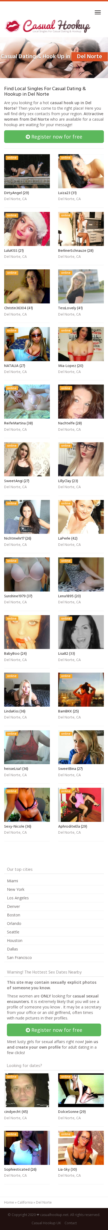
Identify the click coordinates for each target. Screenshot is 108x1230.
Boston (13, 914)
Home (9, 1202)
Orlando (14, 923)
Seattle (13, 932)
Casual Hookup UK (46, 1223)
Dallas (12, 949)
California (25, 1202)
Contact (71, 1223)
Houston (14, 940)
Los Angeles (18, 897)
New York (15, 889)
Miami (12, 880)
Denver (13, 906)
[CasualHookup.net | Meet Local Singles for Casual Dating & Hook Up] (48, 26)
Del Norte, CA (15, 199)
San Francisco (19, 957)
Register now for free (56, 136)
